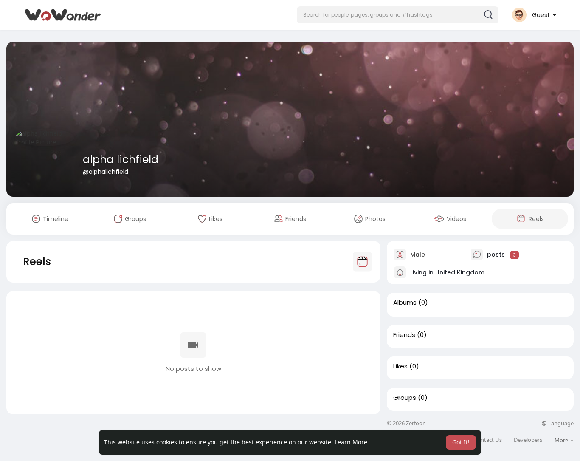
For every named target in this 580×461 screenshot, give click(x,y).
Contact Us (488, 440)
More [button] (562, 440)
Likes (400, 366)
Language (560, 423)
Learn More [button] (351, 442)
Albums (405, 302)
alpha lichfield (120, 159)
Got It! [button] (461, 442)
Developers (528, 440)
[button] (397, 14)
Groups (404, 397)
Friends (404, 334)
